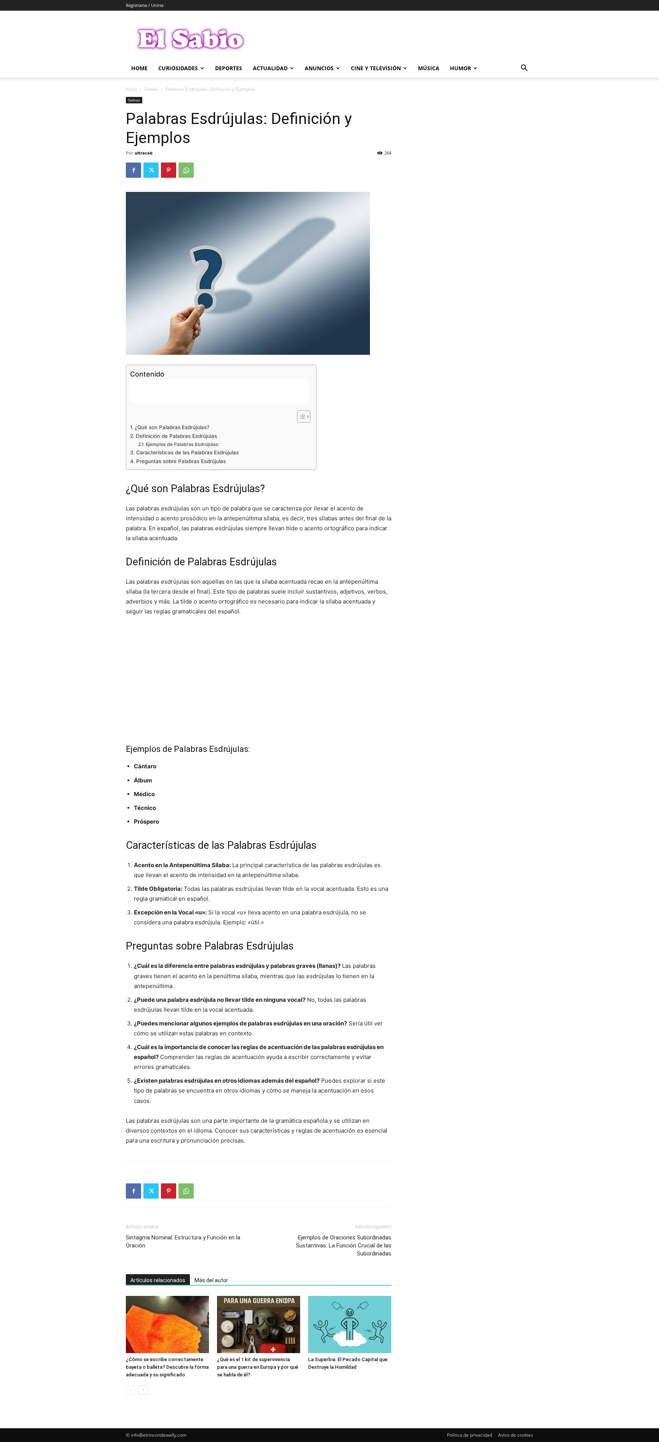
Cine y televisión (376, 68)
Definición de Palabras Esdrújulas (176, 436)
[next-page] (143, 1390)
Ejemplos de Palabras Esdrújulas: (182, 444)
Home (139, 68)
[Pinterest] (168, 170)
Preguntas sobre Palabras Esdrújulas (181, 461)
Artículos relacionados (157, 1280)
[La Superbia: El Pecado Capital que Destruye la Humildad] (349, 1324)
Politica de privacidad (469, 1435)
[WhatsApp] (186, 170)
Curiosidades (178, 68)
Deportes (228, 68)
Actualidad (270, 68)
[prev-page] (130, 1390)
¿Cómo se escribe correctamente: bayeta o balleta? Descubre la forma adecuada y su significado (167, 1367)
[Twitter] (151, 170)
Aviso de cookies (515, 1435)
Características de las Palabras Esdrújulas (187, 452)
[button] (524, 68)
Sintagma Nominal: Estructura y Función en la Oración (183, 1241)
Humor (460, 68)
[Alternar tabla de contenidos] (300, 416)
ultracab (144, 153)
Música (428, 68)
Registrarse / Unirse (145, 5)
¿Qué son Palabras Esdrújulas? (172, 427)
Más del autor (211, 1280)
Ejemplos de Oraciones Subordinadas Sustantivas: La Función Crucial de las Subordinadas (343, 1245)
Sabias (151, 89)
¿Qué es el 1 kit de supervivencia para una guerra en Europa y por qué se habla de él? (257, 1367)
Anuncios (319, 68)
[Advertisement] (394, 38)
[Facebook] (133, 170)
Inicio (131, 89)
